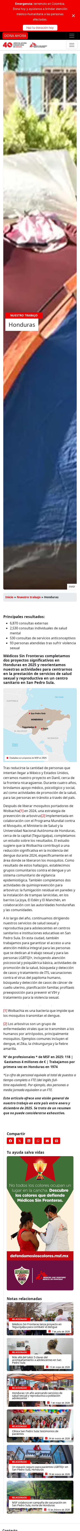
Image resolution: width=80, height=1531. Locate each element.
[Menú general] (72, 45)
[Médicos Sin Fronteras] (25, 45)
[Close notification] (73, 15)
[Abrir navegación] (72, 36)
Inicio (9, 597)
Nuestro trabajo (29, 597)
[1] (21, 811)
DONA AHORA (15, 35)
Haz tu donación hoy (40, 27)
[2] (43, 815)
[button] (10, 1141)
